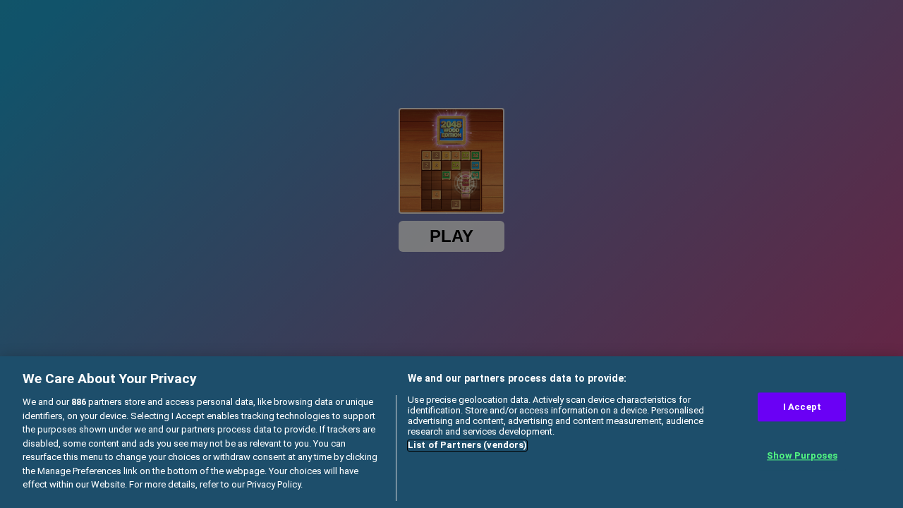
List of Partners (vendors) (467, 445)
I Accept (802, 406)
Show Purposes (802, 456)
